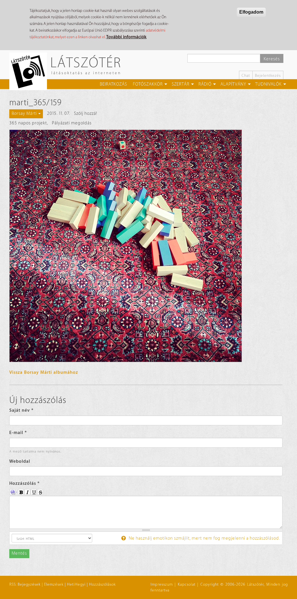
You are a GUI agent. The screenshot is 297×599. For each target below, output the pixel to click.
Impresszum (162, 584)
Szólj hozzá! (85, 113)
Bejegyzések (29, 584)
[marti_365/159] (145, 246)
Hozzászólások (102, 584)
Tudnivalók (268, 84)
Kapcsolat (186, 584)
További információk (126, 37)
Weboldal (19, 461)
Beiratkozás (113, 84)
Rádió (204, 84)
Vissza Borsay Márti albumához (43, 372)
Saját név (21, 410)
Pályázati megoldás (72, 123)
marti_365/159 (35, 102)
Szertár (180, 84)
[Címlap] (30, 71)
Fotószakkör (148, 84)
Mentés (19, 553)
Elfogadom (251, 12)
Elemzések (54, 584)
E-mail (18, 432)
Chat (246, 75)
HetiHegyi (76, 584)
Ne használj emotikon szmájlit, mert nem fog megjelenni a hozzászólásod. (204, 538)
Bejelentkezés (268, 75)
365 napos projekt (28, 123)
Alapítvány (233, 84)
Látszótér (85, 62)
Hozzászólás (24, 483)
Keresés (272, 59)
